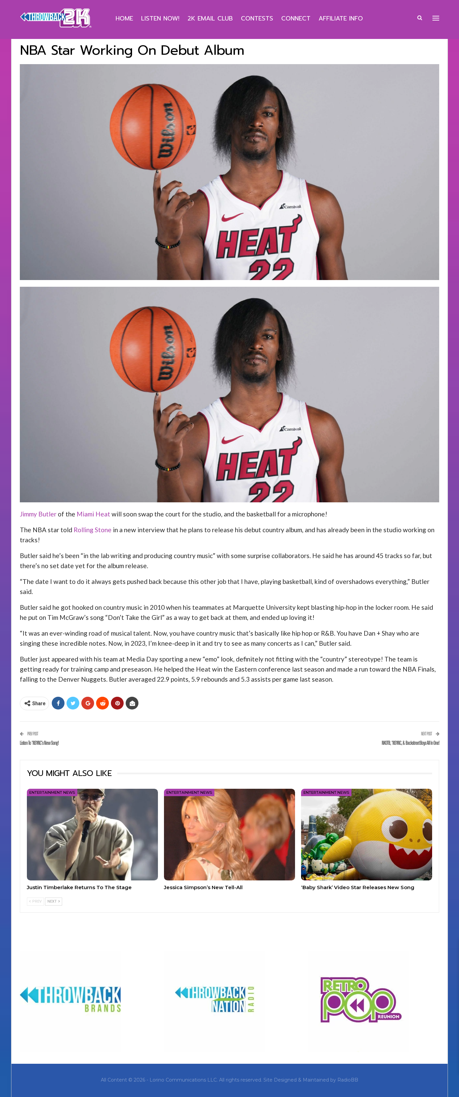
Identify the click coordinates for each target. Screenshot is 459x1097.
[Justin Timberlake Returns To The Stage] (92, 834)
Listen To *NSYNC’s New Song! (39, 743)
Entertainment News (52, 792)
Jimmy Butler (38, 514)
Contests (257, 18)
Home (124, 18)
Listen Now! (160, 18)
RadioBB (347, 1080)
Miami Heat (93, 514)
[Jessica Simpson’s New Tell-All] (229, 834)
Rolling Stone (93, 530)
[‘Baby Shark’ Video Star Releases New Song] (366, 834)
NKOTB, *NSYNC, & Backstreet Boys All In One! (410, 743)
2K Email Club (210, 18)
